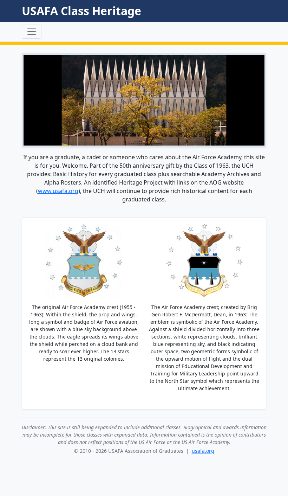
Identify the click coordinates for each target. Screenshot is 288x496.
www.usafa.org (58, 191)
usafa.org (203, 450)
